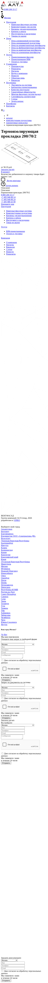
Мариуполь (6, 564)
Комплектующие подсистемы (19, 213)
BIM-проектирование (15, 231)
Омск (3, 576)
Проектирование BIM (20, 59)
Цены (8, 38)
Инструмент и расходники (17, 220)
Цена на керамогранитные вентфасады (28, 45)
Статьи (14, 99)
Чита (3, 620)
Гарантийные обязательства (23, 92)
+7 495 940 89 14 (8, 197)
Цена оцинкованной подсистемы (25, 43)
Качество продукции (20, 90)
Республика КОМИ (9, 590)
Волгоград (5, 538)
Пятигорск (5, 587)
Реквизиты (16, 69)
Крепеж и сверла (18, 31)
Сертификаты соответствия (23, 97)
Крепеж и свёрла (13, 218)
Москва (4, 566)
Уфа (3, 610)
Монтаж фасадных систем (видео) (26, 94)
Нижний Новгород (9, 571)
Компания (5, 238)
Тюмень (4, 608)
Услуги (9, 55)
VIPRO (17, 520)
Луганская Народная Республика (15, 562)
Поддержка (11, 83)
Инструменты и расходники (23, 34)
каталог (9, 118)
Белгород (5, 531)
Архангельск (6, 529)
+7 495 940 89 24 (8, 199)
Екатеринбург (7, 543)
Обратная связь (18, 78)
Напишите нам (7, 204)
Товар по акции (13, 222)
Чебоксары (5, 615)
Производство (17, 66)
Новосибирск (7, 573)
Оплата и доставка (19, 62)
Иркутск (4, 545)
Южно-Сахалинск (9, 622)
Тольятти (5, 603)
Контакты (10, 106)
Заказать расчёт (7, 169)
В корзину (5, 172)
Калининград (7, 550)
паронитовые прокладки (17, 123)
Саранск (4, 596)
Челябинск (5, 617)
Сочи (3, 599)
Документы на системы (21, 85)
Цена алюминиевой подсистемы (25, 41)
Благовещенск (7, 534)
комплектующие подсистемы (19, 120)
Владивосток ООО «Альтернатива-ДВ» (18, 536)
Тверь (3, 601)
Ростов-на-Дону (8, 592)
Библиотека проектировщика (24, 87)
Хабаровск (5, 613)
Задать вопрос (17, 101)
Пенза (3, 580)
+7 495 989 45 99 (8, 202)
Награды (15, 71)
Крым (3, 559)
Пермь (4, 583)
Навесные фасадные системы (24, 24)
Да (2, 634)
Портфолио (11, 104)
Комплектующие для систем (23, 27)
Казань (4, 548)
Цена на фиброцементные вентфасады (28, 48)
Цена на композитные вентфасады (26, 50)
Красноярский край (9, 557)
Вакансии (15, 80)
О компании (11, 64)
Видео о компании (19, 73)
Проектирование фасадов (22, 57)
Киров (4, 552)
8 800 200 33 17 (7, 195)
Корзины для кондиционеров (24, 29)
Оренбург (5, 578)
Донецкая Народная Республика (15, 541)
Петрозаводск (7, 585)
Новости (15, 76)
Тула (3, 606)
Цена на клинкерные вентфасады (25, 52)
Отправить (6, 680)
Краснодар (5, 555)
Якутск (4, 624)
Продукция (11, 22)
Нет (5, 634)
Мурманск (5, 569)
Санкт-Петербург (8, 594)
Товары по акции (18, 36)
